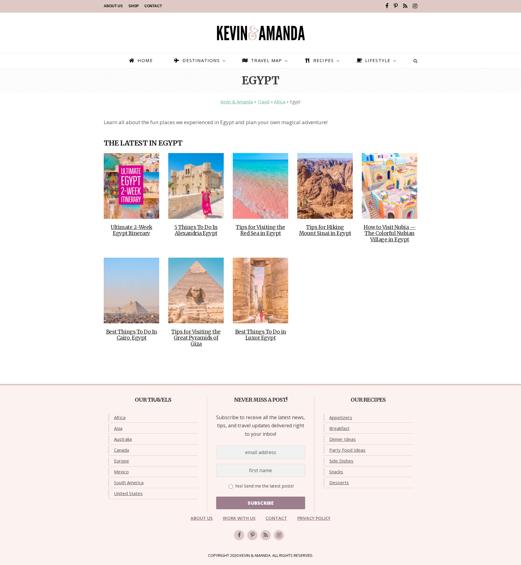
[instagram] (415, 6)
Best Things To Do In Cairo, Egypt (131, 334)
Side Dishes (341, 461)
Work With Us (239, 518)
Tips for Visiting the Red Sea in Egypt (260, 230)
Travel (263, 102)
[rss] (405, 6)
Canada (121, 450)
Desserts (339, 482)
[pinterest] (396, 6)
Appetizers (340, 417)
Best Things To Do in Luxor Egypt (260, 334)
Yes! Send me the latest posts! (264, 486)
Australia (123, 439)
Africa (279, 102)
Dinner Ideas (342, 439)
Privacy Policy (313, 518)
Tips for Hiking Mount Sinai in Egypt (325, 230)
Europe (121, 461)
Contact (153, 6)
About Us (113, 6)
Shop (133, 6)
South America (129, 482)
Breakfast (339, 428)
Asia (118, 428)
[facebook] (386, 6)
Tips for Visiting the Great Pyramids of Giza (196, 337)
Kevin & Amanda (236, 102)
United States (128, 493)
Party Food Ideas (347, 450)
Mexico (121, 472)
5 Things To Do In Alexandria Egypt (196, 230)
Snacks (336, 472)
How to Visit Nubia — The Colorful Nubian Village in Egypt (389, 233)
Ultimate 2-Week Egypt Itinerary (131, 230)
